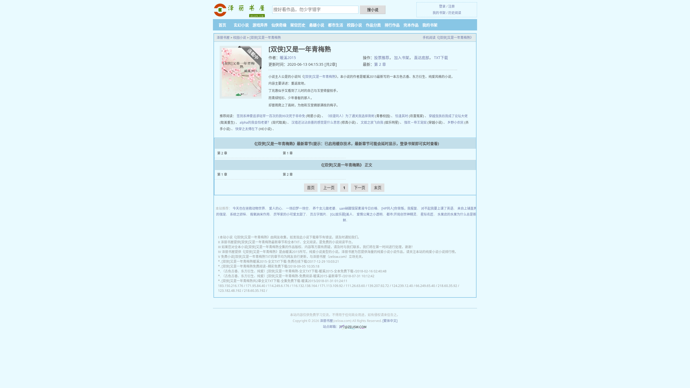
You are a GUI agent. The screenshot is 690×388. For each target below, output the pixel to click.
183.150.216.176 (230, 285)
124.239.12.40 (402, 285)
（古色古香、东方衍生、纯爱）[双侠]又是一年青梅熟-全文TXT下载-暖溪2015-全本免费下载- (288, 271)
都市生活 (335, 24)
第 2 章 (380, 64)
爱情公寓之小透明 (369, 214)
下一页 (359, 187)
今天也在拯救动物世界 (249, 208)
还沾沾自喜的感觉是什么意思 (319, 122)
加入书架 (401, 57)
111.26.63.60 (355, 285)
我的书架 (439, 13)
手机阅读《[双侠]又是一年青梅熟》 (448, 37)
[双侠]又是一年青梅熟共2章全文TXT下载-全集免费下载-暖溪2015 (268, 281)
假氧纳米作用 (260, 214)
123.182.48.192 (229, 290)
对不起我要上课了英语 (437, 208)
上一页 (328, 187)
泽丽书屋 (223, 37)
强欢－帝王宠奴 (415, 122)
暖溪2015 (288, 57)
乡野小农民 (455, 122)
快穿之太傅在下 (246, 129)
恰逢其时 (401, 116)
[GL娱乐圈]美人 (341, 214)
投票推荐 (381, 57)
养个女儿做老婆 (324, 208)
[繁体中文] (390, 320)
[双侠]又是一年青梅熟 (265, 37)
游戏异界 (260, 24)
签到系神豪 (245, 116)
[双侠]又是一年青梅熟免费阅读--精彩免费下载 (254, 266)
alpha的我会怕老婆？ (255, 122)
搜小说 (372, 9)
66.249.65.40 (425, 285)
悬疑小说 (316, 24)
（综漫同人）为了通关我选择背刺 (350, 116)
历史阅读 (454, 13)
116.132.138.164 (304, 285)
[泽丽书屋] (240, 10)
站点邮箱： (331, 326)
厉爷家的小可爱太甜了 (290, 214)
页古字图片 (318, 214)
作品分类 (373, 24)
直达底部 (421, 57)
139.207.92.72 (378, 285)
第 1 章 (288, 153)
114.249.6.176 (278, 285)
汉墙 (294, 122)
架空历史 (297, 24)
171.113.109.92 (331, 285)
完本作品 (411, 24)
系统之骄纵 (238, 214)
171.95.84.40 (255, 285)
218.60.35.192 (254, 290)
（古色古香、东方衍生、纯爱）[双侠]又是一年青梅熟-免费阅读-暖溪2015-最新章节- (282, 276)
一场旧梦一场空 (297, 208)
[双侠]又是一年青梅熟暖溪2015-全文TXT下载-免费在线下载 (264, 261)
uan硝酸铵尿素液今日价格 (358, 208)
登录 (442, 6)
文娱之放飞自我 (372, 122)
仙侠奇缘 (279, 24)
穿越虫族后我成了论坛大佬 (448, 116)
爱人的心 (275, 208)
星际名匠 (426, 214)
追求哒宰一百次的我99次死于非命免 (279, 116)
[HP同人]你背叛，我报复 (399, 208)
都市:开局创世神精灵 (401, 214)
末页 (377, 187)
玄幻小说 (241, 24)
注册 (451, 6)
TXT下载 (441, 57)
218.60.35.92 (447, 285)
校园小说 (354, 24)
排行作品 (392, 24)
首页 (222, 24)
